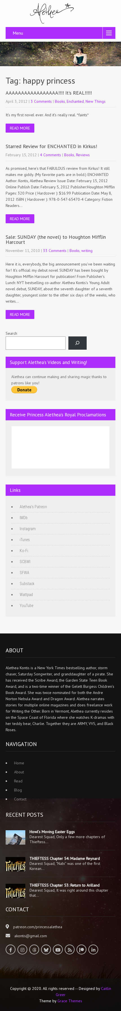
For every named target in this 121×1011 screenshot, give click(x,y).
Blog (18, 790)
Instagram (28, 528)
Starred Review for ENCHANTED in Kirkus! (51, 146)
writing (87, 250)
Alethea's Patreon (33, 507)
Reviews (83, 154)
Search (11, 333)
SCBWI (25, 561)
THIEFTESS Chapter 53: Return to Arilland (65, 885)
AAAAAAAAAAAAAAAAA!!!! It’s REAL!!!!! (49, 93)
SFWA (24, 572)
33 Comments (54, 250)
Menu (18, 33)
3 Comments (41, 101)
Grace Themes (69, 1000)
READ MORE (20, 128)
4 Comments (50, 154)
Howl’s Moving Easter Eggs (52, 831)
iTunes (25, 539)
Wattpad (26, 594)
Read (18, 781)
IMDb (24, 517)
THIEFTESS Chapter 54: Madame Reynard (65, 858)
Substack (27, 583)
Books (60, 101)
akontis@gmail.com (30, 935)
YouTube (26, 605)
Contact (20, 799)
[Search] (77, 343)
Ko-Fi (24, 550)
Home (19, 762)
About (19, 772)
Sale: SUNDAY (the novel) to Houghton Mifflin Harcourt (56, 239)
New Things (96, 101)
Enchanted (75, 101)
